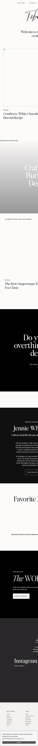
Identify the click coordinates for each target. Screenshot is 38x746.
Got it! (19, 742)
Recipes (6, 110)
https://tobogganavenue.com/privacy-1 (13, 738)
